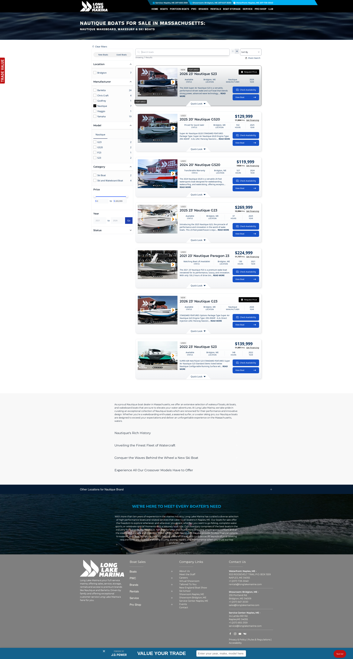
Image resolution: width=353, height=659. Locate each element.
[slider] (95, 196)
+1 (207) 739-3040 (239, 581)
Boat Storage (232, 8)
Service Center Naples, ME (193, 601)
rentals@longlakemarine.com (245, 584)
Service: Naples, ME (165, 3)
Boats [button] (164, 8)
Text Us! (339, 654)
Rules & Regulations (259, 639)
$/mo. (247, 120)
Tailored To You (187, 584)
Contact (183, 607)
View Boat (239, 97)
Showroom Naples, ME (191, 594)
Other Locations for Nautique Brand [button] (102, 489)
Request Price (250, 72)
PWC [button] (193, 8)
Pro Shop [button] (260, 8)
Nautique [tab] (100, 134)
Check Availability (248, 89)
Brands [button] (203, 8)
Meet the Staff (187, 574)
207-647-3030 (224, 3)
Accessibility (235, 643)
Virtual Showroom (189, 581)
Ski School (185, 591)
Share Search (254, 58)
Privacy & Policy (237, 639)
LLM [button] (270, 8)
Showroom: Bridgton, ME (205, 3)
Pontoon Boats (179, 8)
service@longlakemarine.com (245, 626)
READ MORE (224, 139)
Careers (183, 577)
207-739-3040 (266, 3)
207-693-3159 (181, 3)
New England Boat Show (193, 587)
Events (183, 604)
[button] (142, 82)
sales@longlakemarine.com (244, 605)
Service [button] (248, 8)
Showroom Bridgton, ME (192, 597)
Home (155, 8)
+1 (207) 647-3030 (238, 602)
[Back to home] (94, 6)
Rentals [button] (215, 8)
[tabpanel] (113, 150)
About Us (184, 571)
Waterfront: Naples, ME (247, 3)
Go (128, 220)
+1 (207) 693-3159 (238, 622)
